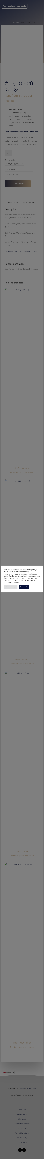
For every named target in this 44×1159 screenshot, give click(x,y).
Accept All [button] (23, 587)
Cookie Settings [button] (11, 587)
